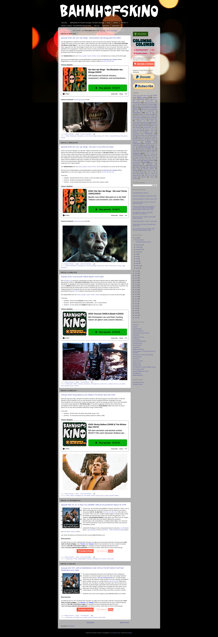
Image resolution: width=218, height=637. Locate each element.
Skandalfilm (149, 164)
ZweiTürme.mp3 (78, 221)
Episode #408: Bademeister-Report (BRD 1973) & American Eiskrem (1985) (144, 229)
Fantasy (99, 136)
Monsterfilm (136, 150)
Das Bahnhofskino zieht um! (140, 193)
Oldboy (135, 152)
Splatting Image (137, 365)
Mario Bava (141, 148)
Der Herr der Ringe (92, 136)
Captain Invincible (114, 581)
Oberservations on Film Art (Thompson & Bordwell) (144, 352)
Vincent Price (148, 175)
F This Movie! (136, 339)
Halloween (135, 132)
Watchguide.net (137, 373)
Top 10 (151, 170)
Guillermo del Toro (113, 384)
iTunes (80, 56)
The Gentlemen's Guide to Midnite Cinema (144, 367)
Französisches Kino (149, 127)
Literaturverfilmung (114, 136)
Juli (137, 254)
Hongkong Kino (148, 132)
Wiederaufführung (138, 375)
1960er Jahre (69, 559)
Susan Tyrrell (136, 168)
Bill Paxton (140, 111)
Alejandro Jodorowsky (149, 102)
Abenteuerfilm (149, 101)
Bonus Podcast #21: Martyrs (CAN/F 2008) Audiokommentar (144, 217)
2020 (136, 280)
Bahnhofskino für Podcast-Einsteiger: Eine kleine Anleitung (87, 22)
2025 (136, 238)
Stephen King (138, 167)
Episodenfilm (153, 122)
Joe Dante (150, 137)
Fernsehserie (145, 125)
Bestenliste (154, 109)
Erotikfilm (137, 124)
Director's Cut (141, 120)
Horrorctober (136, 134)
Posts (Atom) (71, 626)
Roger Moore (151, 157)
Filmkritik (138, 127)
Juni (137, 256)
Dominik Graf (145, 122)
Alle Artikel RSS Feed (138, 382)
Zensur (152, 177)
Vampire (76, 385)
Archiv (108, 22)
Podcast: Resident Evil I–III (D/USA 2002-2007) (145, 199)
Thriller (135, 170)
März (137, 263)
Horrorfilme (122, 384)
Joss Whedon (152, 140)
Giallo (143, 130)
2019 (136, 282)
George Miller (136, 130)
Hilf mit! (115, 22)
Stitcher (94, 56)
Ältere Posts (124, 622)
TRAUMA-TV (124, 22)
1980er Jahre (69, 617)
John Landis (144, 138)
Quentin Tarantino (150, 154)
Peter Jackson (123, 136)
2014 (136, 294)
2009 (136, 306)
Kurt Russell (152, 143)
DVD (156, 114)
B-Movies (89, 559)
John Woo (135, 140)
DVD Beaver (136, 335)
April (137, 261)
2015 (136, 292)
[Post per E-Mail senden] (94, 134)
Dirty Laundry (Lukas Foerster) (141, 333)
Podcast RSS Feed (137, 384)
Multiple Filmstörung (138, 349)
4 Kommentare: (85, 615)
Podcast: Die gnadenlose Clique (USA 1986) (144, 196)
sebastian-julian (116, 633)
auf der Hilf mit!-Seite (108, 61)
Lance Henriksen (147, 145)
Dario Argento (151, 116)
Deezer (99, 56)
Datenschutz (115, 25)
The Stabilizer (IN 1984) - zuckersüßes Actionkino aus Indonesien (143, 213)
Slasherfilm (136, 165)
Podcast (63, 137)
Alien (140, 104)
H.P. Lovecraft (151, 130)
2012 (136, 299)
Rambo (134, 155)
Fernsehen (136, 125)
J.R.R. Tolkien (105, 136)
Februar (138, 265)
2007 (136, 310)
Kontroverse (137, 144)
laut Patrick (75, 291)
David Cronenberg (138, 117)
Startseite (64, 22)
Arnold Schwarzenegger (150, 104)
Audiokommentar (149, 106)
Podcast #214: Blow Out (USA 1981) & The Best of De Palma (144, 202)
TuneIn (89, 56)
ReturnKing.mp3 (78, 99)
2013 (136, 296)
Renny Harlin (149, 155)
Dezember (139, 240)
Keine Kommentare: (86, 134)
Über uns (96, 25)
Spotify (84, 56)
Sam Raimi (146, 159)
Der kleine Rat (142, 119)
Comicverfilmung (147, 114)
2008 (136, 308)
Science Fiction (148, 160)
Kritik (145, 143)
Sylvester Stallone (114, 495)
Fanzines (153, 124)
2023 (136, 273)
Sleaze (144, 165)
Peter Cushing (64, 385)
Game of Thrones (137, 129)
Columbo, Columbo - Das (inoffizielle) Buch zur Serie (76, 25)
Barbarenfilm (145, 109)
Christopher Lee (81, 136)
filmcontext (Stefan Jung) (139, 341)
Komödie (85, 617)
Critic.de (135, 327)
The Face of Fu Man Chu (110, 512)
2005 (136, 315)
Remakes (140, 155)
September (139, 249)
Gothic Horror (104, 384)
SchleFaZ (153, 159)
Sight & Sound (137, 363)
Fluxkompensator (137, 343)
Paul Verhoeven (142, 152)
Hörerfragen (136, 135)
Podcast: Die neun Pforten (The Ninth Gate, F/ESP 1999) (144, 225)
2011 (136, 301)
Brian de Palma (150, 112)
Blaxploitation (151, 111)
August (138, 252)
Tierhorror (144, 170)
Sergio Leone (153, 162)
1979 (136, 317)
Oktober (138, 247)
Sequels (106, 495)
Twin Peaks (140, 172)
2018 (136, 285)
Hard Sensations (137, 345)
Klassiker (135, 142)
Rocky (102, 495)
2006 (136, 313)
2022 (136, 275)
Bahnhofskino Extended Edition (145, 108)
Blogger (130, 633)
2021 (136, 278)
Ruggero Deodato (137, 159)
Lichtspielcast (136, 347)
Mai (137, 258)
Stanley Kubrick (153, 165)
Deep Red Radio (137, 329)
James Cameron (142, 137)
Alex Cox (135, 104)
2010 (136, 303)
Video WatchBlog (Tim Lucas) (140, 371)
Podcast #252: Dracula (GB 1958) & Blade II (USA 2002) (82, 276)
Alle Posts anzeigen (111, 30)
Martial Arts (150, 148)
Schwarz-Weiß (101, 617)
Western (143, 177)
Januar (138, 268)
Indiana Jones (144, 135)
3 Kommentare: (85, 382)
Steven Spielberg (150, 167)
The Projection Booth (138, 369)
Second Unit (136, 359)
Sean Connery (136, 162)
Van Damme (151, 173)
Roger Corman (139, 157)
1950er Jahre (69, 384)
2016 (136, 289)
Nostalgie (152, 150)
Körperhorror (136, 145)
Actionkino (80, 384)
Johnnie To (143, 140)
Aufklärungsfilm (82, 559)
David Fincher (149, 117)
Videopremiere (137, 175)
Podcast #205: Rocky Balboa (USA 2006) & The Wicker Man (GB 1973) (88, 395)
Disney (152, 120)
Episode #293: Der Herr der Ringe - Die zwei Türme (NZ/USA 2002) (87, 147)
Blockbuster (73, 136)
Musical (93, 495)
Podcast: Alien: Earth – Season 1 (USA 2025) (144, 221)
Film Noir (154, 125)
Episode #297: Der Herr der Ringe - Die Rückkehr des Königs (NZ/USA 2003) (91, 38)
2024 (136, 271)
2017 (136, 287)
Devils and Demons (138, 331)
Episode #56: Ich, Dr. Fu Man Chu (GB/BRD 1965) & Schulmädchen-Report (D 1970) (93, 505)
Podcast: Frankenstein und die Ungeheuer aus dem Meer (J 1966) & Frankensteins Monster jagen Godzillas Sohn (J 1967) (144, 208)
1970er (68, 495)
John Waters (152, 138)
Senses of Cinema (138, 361)
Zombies (135, 178)
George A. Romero (150, 129)
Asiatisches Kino (139, 106)
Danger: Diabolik (140, 116)
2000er (68, 136)
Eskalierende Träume (138, 337)
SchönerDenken (137, 357)
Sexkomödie (110, 559)
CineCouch (136, 325)
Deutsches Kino (153, 119)
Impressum (105, 25)
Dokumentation (136, 122)
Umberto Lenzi (150, 172)
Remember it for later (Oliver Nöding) (143, 354)
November (139, 245)
